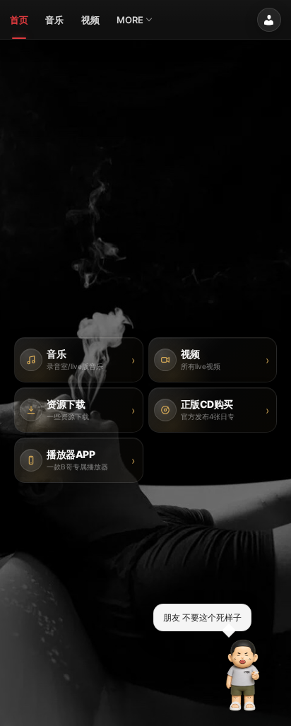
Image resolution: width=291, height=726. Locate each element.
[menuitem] (19, 20)
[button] (243, 675)
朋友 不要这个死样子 (202, 616)
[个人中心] (269, 20)
